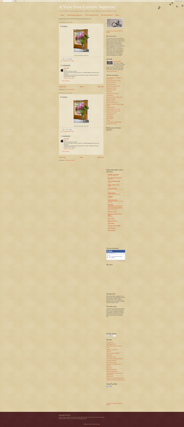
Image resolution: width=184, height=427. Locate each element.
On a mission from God (111, 84)
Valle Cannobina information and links (114, 345)
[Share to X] (68, 59)
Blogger (98, 424)
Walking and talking (110, 100)
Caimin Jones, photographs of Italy (113, 364)
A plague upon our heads (111, 88)
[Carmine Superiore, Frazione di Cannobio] (108, 258)
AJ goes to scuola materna (112, 102)
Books (117, 15)
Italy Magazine (109, 355)
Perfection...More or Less (113, 174)
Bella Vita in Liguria (112, 211)
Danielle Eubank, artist (111, 356)
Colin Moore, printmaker (111, 360)
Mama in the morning (110, 98)
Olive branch (110, 216)
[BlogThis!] (67, 59)
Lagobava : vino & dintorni (111, 349)
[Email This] (66, 59)
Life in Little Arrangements (113, 175)
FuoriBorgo (110, 196)
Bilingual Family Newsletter (112, 371)
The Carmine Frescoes (91, 15)
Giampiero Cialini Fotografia (114, 225)
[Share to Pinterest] (71, 59)
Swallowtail (110, 204)
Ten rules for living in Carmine (112, 93)
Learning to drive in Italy (111, 123)
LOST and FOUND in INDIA (114, 181)
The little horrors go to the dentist (113, 109)
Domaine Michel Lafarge (111, 362)
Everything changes (110, 107)
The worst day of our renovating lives (114, 122)
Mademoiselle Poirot (112, 221)
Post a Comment (65, 80)
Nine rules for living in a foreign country (114, 97)
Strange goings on (110, 116)
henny (65, 68)
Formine (108, 347)
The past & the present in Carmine (113, 80)
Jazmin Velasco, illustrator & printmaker (114, 358)
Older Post (100, 86)
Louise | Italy (118, 61)
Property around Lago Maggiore (112, 353)
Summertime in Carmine (111, 112)
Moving (109, 186)
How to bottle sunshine (111, 89)
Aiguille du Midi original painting (114, 194)
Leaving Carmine (109, 114)
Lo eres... (109, 182)
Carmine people (109, 95)
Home (62, 15)
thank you (110, 197)
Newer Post (62, 86)
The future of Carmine (110, 82)
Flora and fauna (67, 60)
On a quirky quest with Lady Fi (115, 177)
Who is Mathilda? (110, 118)
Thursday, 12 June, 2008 (69, 78)
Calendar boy (109, 91)
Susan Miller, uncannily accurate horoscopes (115, 379)
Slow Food (108, 351)
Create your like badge (121, 260)
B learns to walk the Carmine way (113, 111)
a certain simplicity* (112, 188)
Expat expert (109, 367)
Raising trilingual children (111, 369)
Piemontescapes (111, 230)
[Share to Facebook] (70, 59)
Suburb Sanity (111, 223)
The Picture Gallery (107, 15)
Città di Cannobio (109, 342)
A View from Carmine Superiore (87, 6)
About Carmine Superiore (74, 15)
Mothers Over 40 (109, 376)
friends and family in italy (113, 184)
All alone (108, 120)
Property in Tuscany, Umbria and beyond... (115, 378)
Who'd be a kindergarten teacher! (113, 86)
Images (72, 60)
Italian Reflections (112, 228)
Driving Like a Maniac (113, 200)
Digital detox (110, 179)
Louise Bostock (111, 253)
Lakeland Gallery (111, 193)
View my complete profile (111, 71)
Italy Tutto (108, 365)
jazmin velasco (111, 218)
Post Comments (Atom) (70, 89)
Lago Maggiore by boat (111, 344)
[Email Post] (63, 58)
